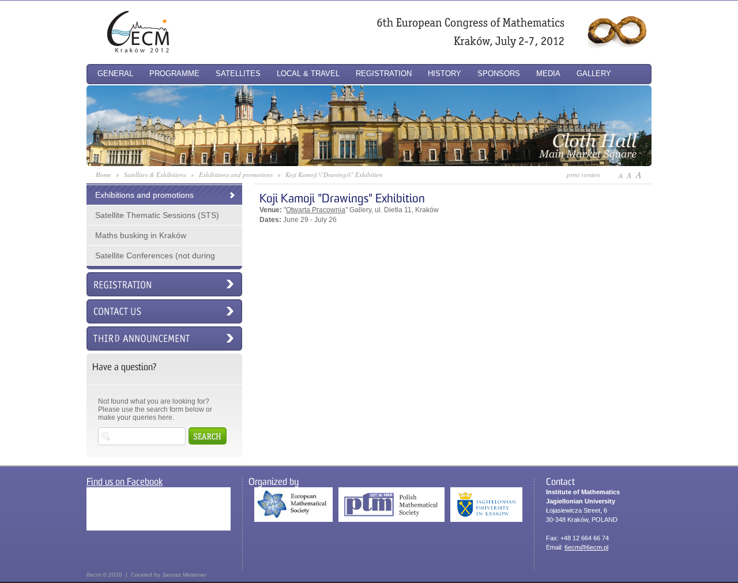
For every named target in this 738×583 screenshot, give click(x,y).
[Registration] (164, 284)
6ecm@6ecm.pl (586, 547)
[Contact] (164, 311)
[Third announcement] (164, 338)
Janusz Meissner (184, 574)
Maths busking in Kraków (140, 235)
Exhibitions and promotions (144, 195)
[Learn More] (369, 163)
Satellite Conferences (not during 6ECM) (150, 258)
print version (583, 174)
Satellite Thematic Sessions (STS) (157, 215)
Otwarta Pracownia (315, 210)
